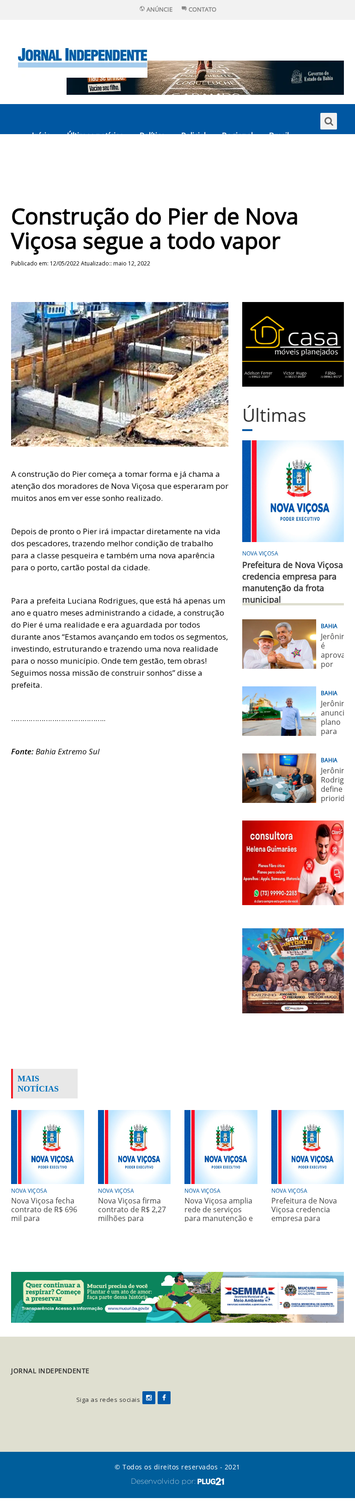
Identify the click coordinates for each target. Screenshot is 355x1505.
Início (41, 135)
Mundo (88, 165)
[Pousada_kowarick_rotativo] (293, 343)
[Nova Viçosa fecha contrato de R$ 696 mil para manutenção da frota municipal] (47, 1146)
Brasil (279, 135)
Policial (193, 135)
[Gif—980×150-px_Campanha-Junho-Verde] (177, 1296)
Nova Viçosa (260, 553)
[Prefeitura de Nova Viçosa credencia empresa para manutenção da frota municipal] (307, 1146)
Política (152, 135)
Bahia (329, 626)
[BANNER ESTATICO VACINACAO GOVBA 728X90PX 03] (205, 77)
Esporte (46, 165)
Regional (237, 135)
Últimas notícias (95, 135)
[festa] (293, 970)
